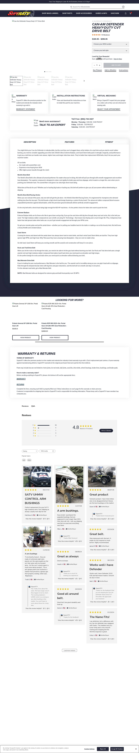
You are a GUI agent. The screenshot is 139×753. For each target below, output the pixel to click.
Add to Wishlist (110, 70)
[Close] (136, 749)
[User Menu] (125, 13)
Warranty (21, 379)
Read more (28, 576)
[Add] (100, 65)
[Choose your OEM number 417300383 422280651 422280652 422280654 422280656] (110, 44)
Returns (20, 384)
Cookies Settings (89, 749)
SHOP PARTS (67, 13)
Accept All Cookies (117, 749)
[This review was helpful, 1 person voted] (44, 608)
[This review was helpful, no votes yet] (44, 519)
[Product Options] (110, 48)
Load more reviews (69, 650)
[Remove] (94, 65)
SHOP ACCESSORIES (84, 13)
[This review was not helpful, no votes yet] (47, 519)
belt (24, 460)
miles (29, 460)
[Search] (123, 7)
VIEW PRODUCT (25, 337)
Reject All (103, 749)
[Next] (84, 81)
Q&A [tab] (33, 406)
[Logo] (21, 13)
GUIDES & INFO (101, 13)
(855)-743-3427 (87, 119)
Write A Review (106, 431)
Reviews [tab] (25, 406)
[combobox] (30, 451)
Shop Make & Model (50, 13)
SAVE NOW (115, 13)
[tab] (44, 71)
